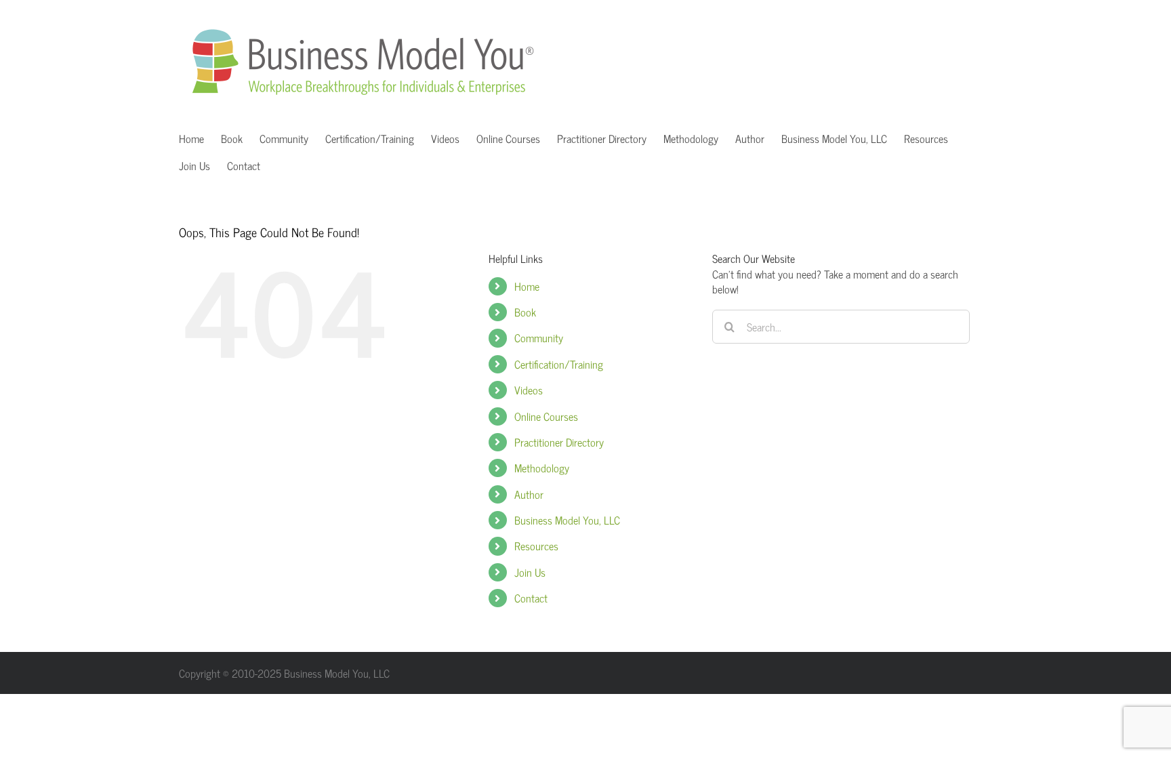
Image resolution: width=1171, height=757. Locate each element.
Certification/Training (558, 364)
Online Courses (546, 416)
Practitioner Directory (559, 442)
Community (538, 337)
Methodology (541, 467)
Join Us (530, 572)
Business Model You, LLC (567, 520)
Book (525, 312)
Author (528, 494)
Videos (528, 389)
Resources (536, 545)
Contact (531, 598)
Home (526, 286)
